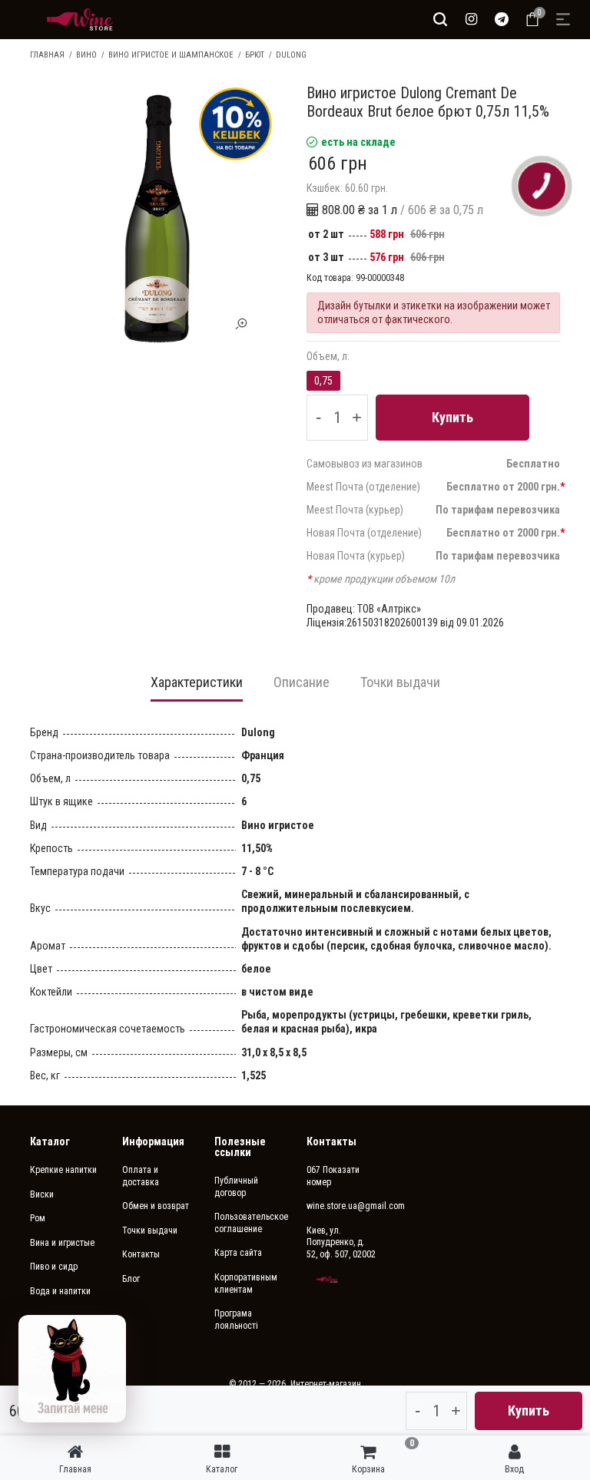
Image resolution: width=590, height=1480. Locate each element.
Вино (86, 55)
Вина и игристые (62, 1242)
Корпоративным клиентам (245, 1283)
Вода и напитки (60, 1291)
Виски (42, 1194)
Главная (47, 55)
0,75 (323, 381)
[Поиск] (440, 19)
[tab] (197, 687)
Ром (37, 1218)
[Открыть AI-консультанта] (72, 1368)
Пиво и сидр (54, 1266)
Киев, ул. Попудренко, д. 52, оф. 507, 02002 (341, 1242)
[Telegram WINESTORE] (501, 19)
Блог (131, 1279)
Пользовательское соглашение (248, 1222)
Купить (452, 417)
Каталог (50, 1141)
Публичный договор (236, 1186)
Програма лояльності (236, 1319)
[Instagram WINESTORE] (471, 19)
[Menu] (563, 19)
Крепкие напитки (63, 1170)
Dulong (291, 55)
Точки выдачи (149, 1230)
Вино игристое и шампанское (171, 55)
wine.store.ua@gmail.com (341, 1206)
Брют (254, 55)
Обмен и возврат (155, 1206)
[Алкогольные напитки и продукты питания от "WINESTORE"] (80, 19)
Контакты (141, 1254)
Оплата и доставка (140, 1176)
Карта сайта (238, 1252)
